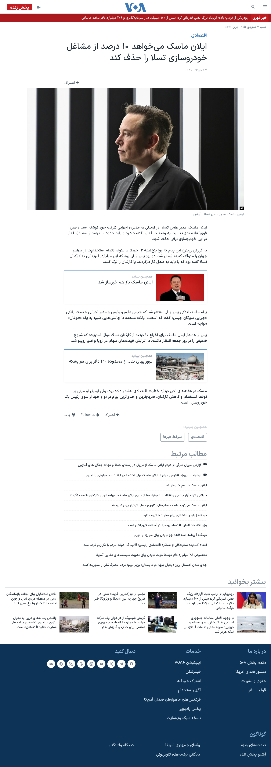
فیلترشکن (193, 672)
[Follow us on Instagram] (91, 664)
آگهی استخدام (189, 690)
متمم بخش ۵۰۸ (252, 662)
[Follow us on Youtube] (101, 664)
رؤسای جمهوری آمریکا (182, 745)
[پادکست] (61, 664)
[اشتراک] (51, 664)
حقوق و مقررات (253, 681)
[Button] (71, 83)
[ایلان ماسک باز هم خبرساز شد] (180, 287)
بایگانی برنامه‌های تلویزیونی (178, 754)
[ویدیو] (38, 7)
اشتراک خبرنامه (189, 681)
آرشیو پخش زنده (252, 754)
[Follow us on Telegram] (121, 664)
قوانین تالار (257, 690)
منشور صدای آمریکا (250, 672)
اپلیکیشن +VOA (188, 662)
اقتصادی (199, 35)
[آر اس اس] (71, 664)
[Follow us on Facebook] (131, 664)
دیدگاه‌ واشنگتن (121, 745)
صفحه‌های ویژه (253, 745)
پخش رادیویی (189, 709)
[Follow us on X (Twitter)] (111, 664)
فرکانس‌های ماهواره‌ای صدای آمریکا (172, 699)
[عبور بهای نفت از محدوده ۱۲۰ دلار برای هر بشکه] (180, 366)
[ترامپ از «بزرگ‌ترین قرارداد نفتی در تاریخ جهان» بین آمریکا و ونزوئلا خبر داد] (162, 600)
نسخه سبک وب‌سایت (184, 718)
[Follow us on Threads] (81, 664)
